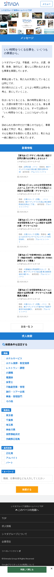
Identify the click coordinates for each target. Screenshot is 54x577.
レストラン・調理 (15, 367)
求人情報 (6, 526)
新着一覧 (25, 326)
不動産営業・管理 (15, 386)
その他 (9, 401)
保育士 (9, 382)
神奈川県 (10, 429)
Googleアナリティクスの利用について (18, 564)
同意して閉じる (27, 569)
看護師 (9, 377)
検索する (27, 489)
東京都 (9, 415)
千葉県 (9, 420)
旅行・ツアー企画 (15, 391)
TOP (4, 518)
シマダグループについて (14, 533)
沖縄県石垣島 (13, 439)
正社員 (9, 453)
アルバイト (12, 457)
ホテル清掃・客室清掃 (17, 363)
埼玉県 (9, 424)
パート (9, 462)
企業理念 (6, 541)
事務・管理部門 (14, 396)
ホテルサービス (14, 358)
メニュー (46, 4)
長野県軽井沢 (13, 434)
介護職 (9, 372)
